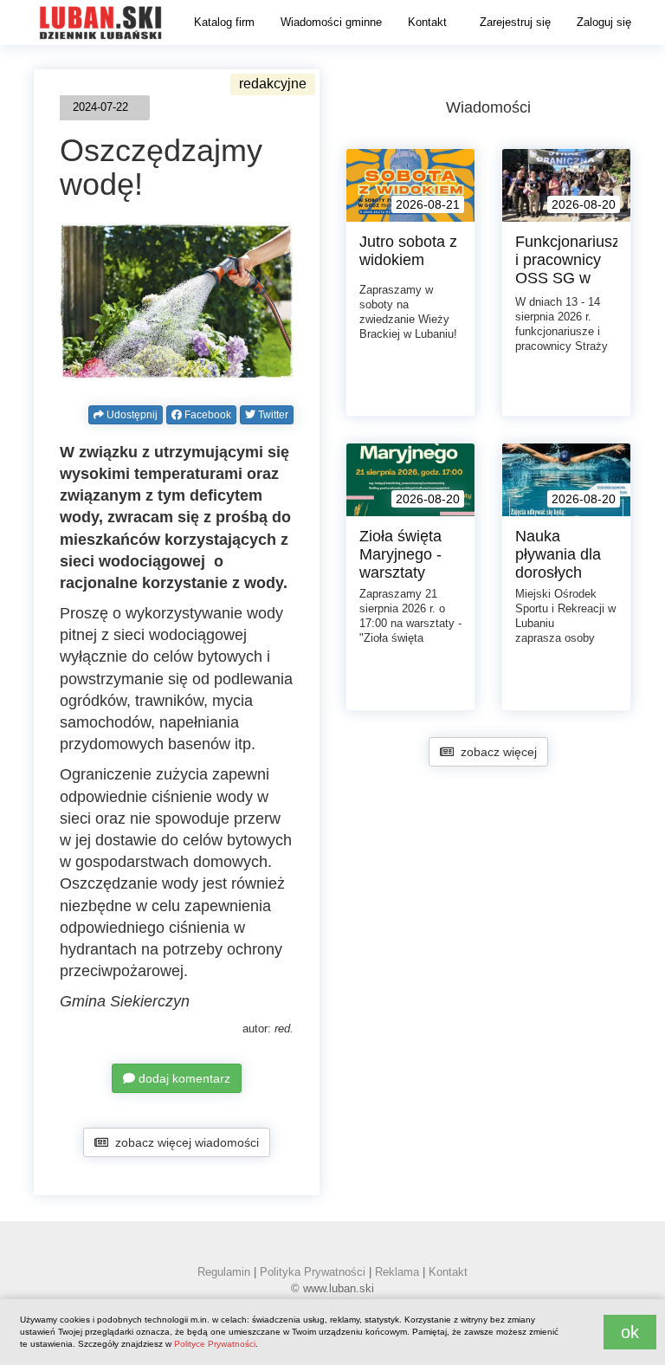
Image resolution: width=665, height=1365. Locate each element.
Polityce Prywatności (214, 1344)
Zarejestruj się (515, 22)
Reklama (397, 1271)
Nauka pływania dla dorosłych (558, 554)
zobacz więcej (495, 752)
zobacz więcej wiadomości (183, 1142)
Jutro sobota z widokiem (408, 250)
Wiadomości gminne (331, 22)
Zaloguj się (604, 22)
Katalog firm (224, 22)
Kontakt (427, 22)
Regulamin (223, 1271)
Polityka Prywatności (312, 1271)
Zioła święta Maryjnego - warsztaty (400, 554)
